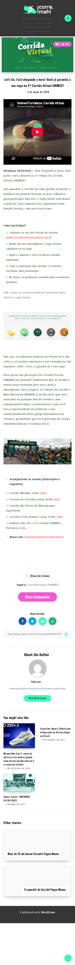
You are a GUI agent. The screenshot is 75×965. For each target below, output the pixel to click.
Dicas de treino (40, 576)
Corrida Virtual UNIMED (43, 584)
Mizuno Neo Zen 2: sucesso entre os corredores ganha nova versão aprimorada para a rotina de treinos (18, 759)
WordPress (48, 912)
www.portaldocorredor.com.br (44, 537)
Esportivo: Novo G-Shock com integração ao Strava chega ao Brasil (55, 732)
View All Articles (37, 698)
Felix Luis (36, 681)
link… (44, 493)
